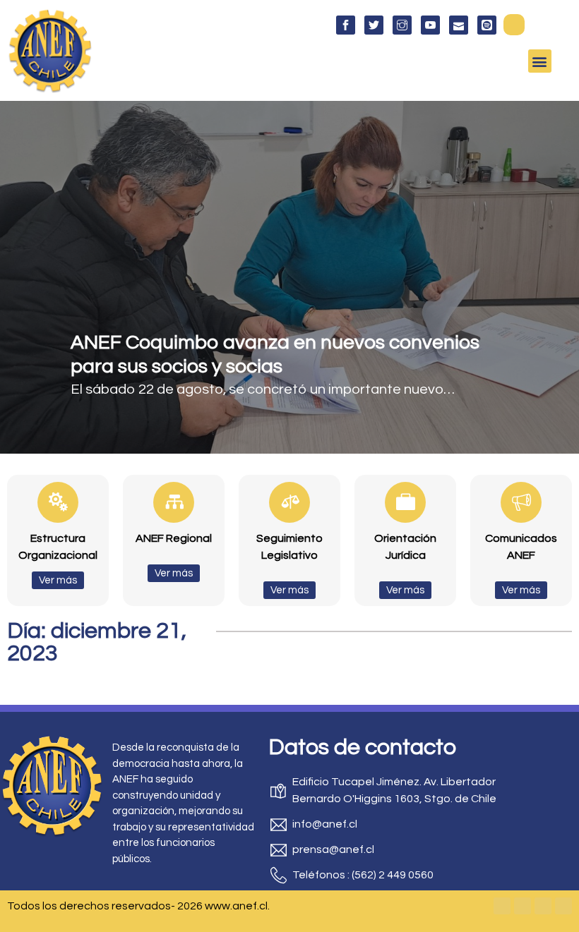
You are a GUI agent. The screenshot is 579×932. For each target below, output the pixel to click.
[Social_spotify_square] (486, 25)
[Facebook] (502, 905)
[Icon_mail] (458, 25)
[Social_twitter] (373, 25)
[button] (514, 24)
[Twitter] (522, 905)
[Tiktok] (563, 905)
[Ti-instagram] (402, 25)
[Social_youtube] (430, 25)
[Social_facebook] (345, 25)
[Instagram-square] (543, 905)
